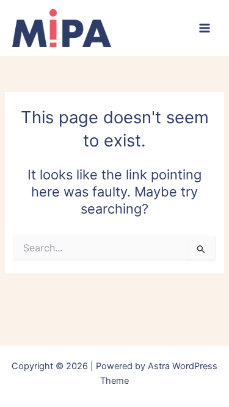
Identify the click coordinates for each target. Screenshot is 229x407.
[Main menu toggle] (204, 28)
